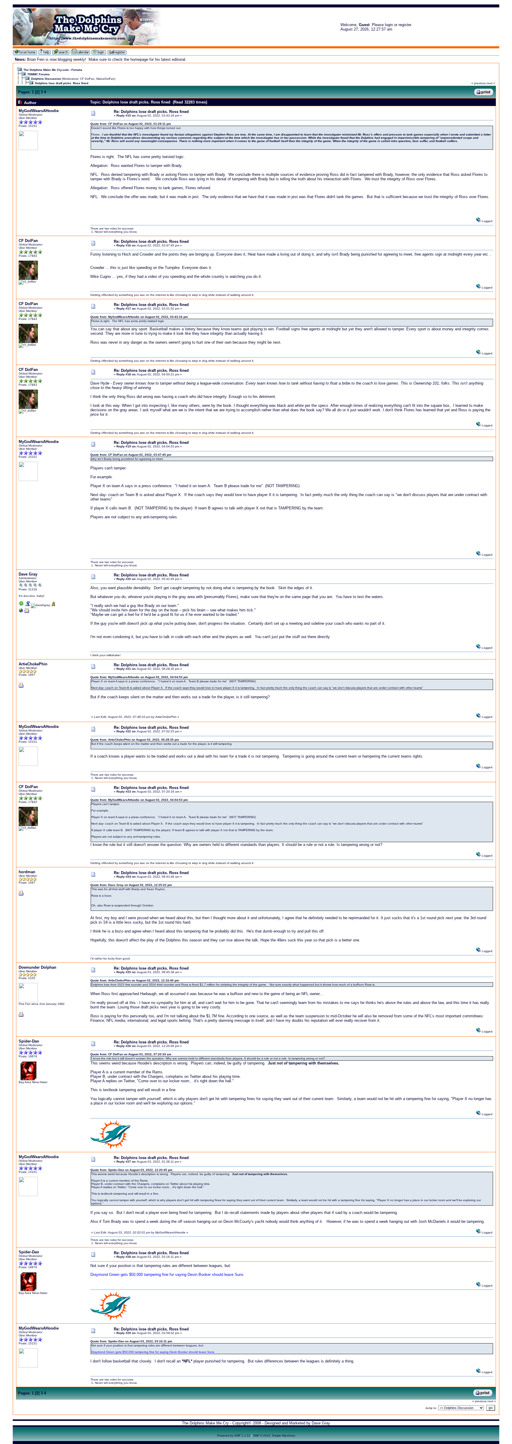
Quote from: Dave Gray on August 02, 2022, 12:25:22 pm (131, 885)
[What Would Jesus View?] (21, 611)
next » (491, 83)
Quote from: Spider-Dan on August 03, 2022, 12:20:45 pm (131, 1170)
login (389, 25)
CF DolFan (87, 78)
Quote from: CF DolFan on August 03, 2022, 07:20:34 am (130, 1054)
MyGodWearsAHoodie (39, 111)
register (405, 25)
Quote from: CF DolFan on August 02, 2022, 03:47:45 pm (130, 454)
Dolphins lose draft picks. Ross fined (61, 83)
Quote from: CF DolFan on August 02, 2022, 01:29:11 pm (130, 123)
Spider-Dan (29, 1041)
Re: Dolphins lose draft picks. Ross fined (151, 111)
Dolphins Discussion (46, 78)
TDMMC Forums (38, 74)
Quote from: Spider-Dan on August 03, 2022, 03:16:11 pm (131, 1341)
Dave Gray (28, 574)
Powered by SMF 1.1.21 (233, 1435)
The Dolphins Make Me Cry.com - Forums (52, 69)
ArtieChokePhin (33, 664)
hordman (27, 872)
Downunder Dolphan (37, 967)
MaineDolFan (105, 78)
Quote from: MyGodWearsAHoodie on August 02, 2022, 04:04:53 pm (139, 677)
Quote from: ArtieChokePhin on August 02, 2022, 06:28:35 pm (134, 739)
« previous (478, 83)
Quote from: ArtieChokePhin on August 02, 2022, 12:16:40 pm (134, 980)
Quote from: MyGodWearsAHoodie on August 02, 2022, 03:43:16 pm (139, 316)
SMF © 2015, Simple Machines (274, 1435)
